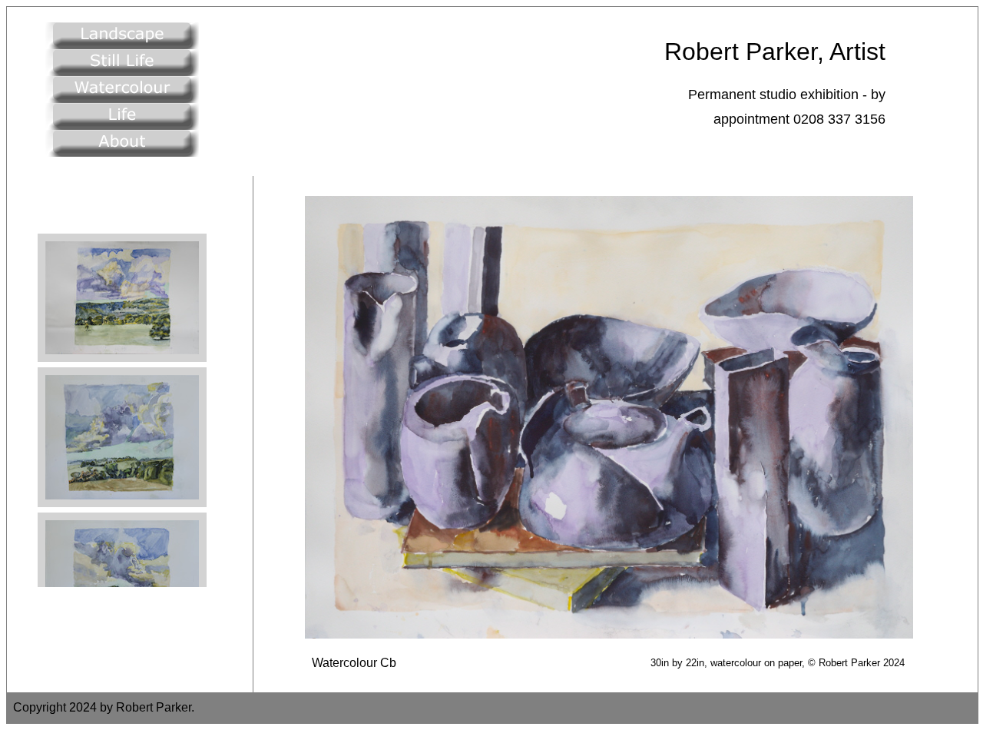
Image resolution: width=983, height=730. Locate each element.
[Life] (122, 125)
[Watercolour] (122, 98)
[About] (122, 152)
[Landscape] (122, 44)
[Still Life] (122, 71)
